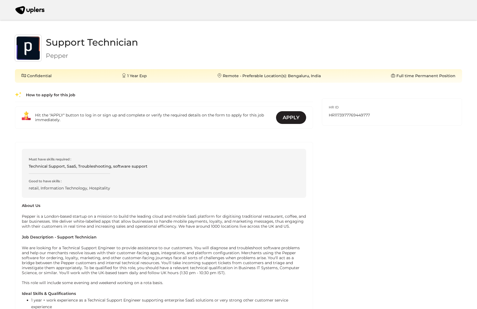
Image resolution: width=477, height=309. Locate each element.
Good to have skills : (45, 181)
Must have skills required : (50, 159)
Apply (291, 118)
